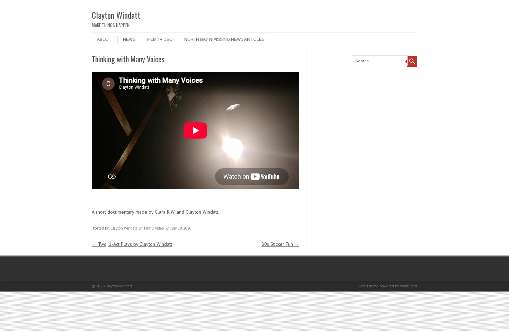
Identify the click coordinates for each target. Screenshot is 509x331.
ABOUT (104, 39)
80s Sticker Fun (280, 244)
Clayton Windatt (116, 15)
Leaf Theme (368, 286)
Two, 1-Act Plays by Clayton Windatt (132, 244)
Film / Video (159, 39)
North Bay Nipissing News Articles (224, 39)
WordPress (408, 286)
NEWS (129, 39)
